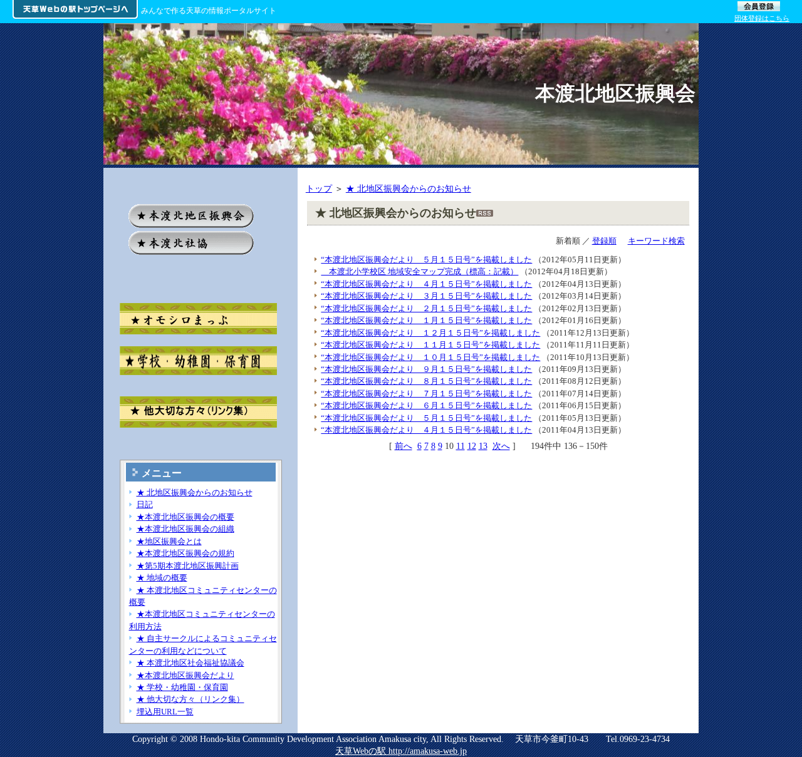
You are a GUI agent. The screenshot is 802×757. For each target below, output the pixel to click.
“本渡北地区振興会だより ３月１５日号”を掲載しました (426, 296)
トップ (319, 188)
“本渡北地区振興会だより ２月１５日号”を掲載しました (426, 308)
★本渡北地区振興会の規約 (185, 553)
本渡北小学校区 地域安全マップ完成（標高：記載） (419, 271)
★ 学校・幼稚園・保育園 (182, 687)
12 (471, 446)
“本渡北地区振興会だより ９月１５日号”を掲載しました (426, 369)
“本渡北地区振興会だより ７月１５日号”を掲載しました (426, 393)
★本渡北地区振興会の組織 (185, 528)
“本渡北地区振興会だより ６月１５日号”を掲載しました (426, 405)
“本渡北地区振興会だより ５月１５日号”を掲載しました (426, 259)
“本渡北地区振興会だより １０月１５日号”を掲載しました (430, 357)
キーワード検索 (656, 240)
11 (460, 446)
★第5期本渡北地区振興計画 (188, 565)
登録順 (604, 240)
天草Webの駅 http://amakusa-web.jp (401, 751)
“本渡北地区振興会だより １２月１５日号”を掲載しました (430, 332)
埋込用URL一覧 (165, 711)
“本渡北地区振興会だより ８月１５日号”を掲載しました (426, 381)
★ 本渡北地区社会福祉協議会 (190, 662)
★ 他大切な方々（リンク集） (190, 699)
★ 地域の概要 (162, 577)
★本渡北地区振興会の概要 (185, 517)
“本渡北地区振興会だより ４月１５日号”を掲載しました (426, 284)
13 (483, 446)
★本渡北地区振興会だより (185, 675)
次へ (501, 446)
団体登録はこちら (761, 18)
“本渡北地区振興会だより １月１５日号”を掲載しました (426, 320)
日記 (145, 504)
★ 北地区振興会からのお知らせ (408, 188)
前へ (403, 446)
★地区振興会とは (169, 541)
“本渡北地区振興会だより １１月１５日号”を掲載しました (430, 344)
